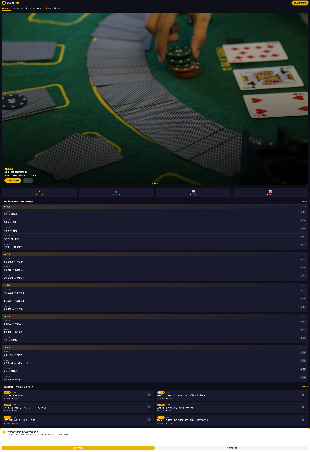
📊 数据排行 (30, 8)
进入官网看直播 (300, 3)
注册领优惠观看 (13, 180)
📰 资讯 (40, 8)
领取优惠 (22, 438)
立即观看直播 (10, 438)
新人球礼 (28, 180)
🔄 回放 (57, 8)
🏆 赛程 (48, 8)
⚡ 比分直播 (6, 8)
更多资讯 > (305, 387)
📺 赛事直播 (18, 8)
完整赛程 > (305, 201)
